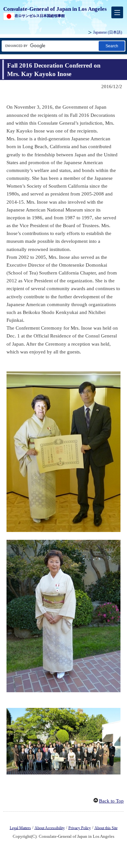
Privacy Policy (79, 827)
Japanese (107, 32)
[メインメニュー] (117, 12)
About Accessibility (50, 827)
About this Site (106, 827)
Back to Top (111, 801)
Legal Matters (20, 827)
